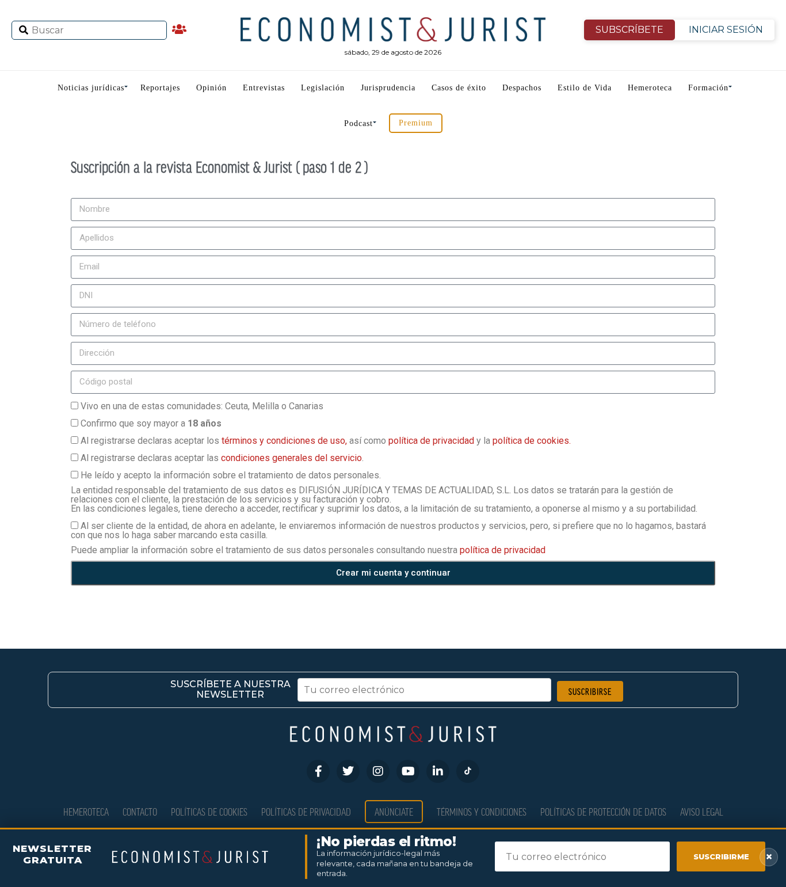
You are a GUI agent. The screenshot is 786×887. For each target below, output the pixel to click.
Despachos (521, 87)
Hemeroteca (650, 87)
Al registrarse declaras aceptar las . (222, 457)
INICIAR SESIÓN (726, 29)
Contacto (140, 811)
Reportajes (160, 87)
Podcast (358, 123)
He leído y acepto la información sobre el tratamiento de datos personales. (231, 475)
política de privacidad (432, 440)
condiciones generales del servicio (291, 457)
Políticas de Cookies (209, 811)
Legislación (323, 87)
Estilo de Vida (585, 87)
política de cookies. (532, 440)
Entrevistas (264, 87)
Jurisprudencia (388, 87)
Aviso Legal (701, 811)
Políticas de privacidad (306, 811)
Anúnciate (394, 811)
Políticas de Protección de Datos (603, 811)
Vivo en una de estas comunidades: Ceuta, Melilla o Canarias (202, 406)
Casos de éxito (459, 87)
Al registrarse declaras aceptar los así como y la (326, 440)
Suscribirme (721, 856)
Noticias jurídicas (91, 87)
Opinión (211, 87)
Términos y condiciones (481, 811)
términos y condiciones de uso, (285, 440)
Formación (708, 87)
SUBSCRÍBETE (629, 29)
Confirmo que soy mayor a (151, 423)
